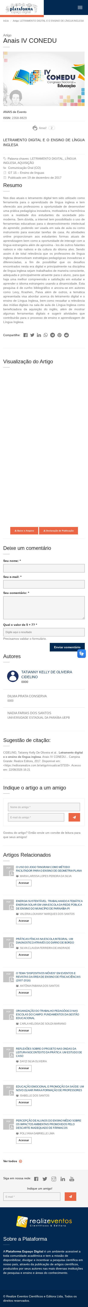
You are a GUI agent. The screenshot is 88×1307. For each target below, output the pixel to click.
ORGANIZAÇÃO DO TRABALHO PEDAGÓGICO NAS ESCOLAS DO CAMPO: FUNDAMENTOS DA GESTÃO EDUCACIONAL (47, 1014)
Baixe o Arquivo (25, 531)
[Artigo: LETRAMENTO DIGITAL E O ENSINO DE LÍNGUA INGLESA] (25, 334)
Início (6, 20)
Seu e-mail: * (12, 577)
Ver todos (10, 1161)
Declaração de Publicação (59, 531)
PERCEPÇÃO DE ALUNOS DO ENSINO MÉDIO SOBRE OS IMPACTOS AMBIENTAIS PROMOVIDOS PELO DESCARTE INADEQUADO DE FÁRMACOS (48, 1124)
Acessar (24, 882)
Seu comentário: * (16, 593)
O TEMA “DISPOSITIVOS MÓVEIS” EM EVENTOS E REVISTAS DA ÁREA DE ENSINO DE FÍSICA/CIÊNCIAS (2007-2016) (48, 977)
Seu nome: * (12, 560)
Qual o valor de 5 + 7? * (20, 624)
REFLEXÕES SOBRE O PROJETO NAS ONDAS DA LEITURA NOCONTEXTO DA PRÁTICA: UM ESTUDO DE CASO (49, 1052)
